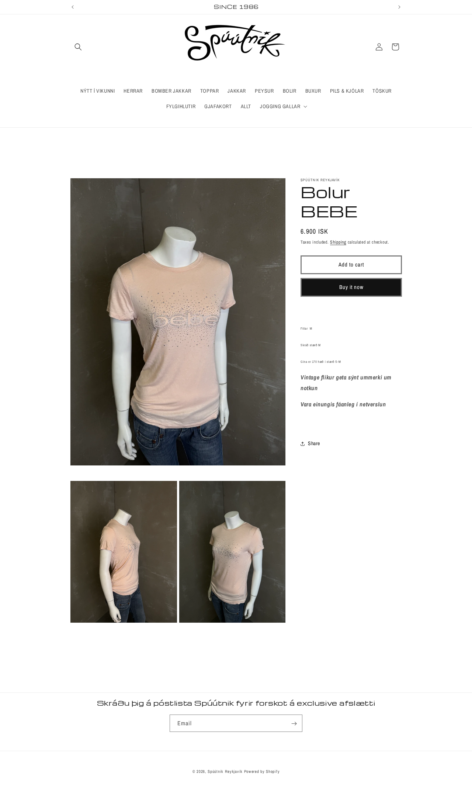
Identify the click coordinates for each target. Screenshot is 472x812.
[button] (78, 47)
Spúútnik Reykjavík (226, 771)
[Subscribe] (294, 723)
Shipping (338, 242)
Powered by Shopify (262, 771)
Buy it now (351, 287)
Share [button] (314, 443)
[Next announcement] (399, 7)
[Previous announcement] (73, 7)
